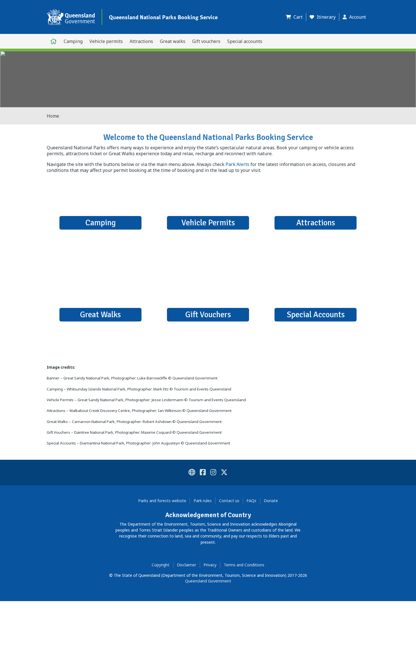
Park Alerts (237, 164)
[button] (296, 17)
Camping (73, 41)
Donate (271, 500)
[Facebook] (203, 473)
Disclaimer (186, 564)
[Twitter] (224, 473)
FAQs (251, 500)
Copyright (161, 564)
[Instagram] (213, 473)
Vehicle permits (106, 41)
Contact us (229, 500)
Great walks (172, 41)
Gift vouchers (206, 41)
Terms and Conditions (244, 564)
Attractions (141, 41)
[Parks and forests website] (191, 473)
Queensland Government (208, 581)
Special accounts (244, 41)
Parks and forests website (162, 500)
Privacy (209, 564)
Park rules (203, 500)
